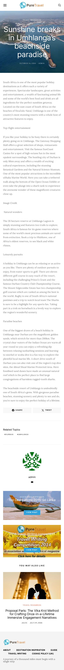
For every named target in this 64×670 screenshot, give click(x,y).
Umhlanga (23, 435)
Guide (54, 650)
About (7, 650)
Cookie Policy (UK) (43, 653)
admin (41, 63)
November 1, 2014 (27, 543)
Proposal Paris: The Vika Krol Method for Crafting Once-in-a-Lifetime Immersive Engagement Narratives (32, 614)
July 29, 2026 (36, 623)
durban (9, 435)
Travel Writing (17, 653)
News (32, 531)
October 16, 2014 (28, 63)
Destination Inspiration (32, 497)
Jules (24, 623)
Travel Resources (32, 20)
